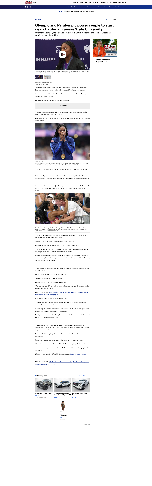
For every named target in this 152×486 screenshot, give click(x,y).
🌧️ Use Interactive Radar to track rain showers (79, 11)
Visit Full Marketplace (84, 375)
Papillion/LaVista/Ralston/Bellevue (104, 7)
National (88, 2)
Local (81, 2)
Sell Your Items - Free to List (54, 376)
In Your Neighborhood (89, 7)
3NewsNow (26, 7)
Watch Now (122, 2)
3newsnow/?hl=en (28, 7)
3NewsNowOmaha (31, 7)
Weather (96, 2)
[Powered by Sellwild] (87, 424)
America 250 (69, 7)
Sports (103, 2)
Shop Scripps (112, 2)
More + (124, 7)
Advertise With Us (77, 7)
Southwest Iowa (117, 7)
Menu (75, 2)
